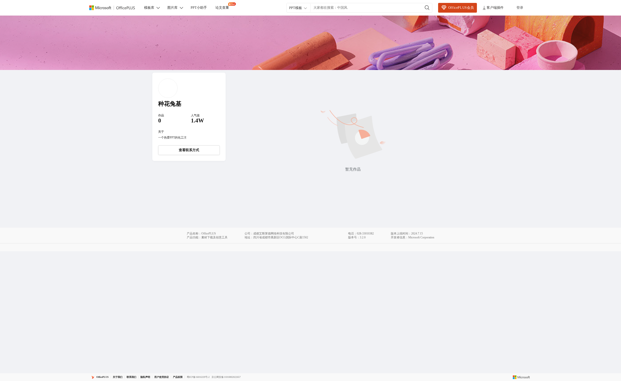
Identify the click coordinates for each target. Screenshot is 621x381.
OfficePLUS (102, 377)
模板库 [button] (149, 7)
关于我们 (118, 377)
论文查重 (222, 7)
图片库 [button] (172, 7)
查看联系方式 (189, 150)
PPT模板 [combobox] (295, 8)
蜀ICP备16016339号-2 (198, 377)
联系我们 (131, 377)
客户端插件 (495, 7)
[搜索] (427, 8)
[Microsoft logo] (521, 377)
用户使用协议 (161, 377)
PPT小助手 (199, 7)
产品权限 (178, 377)
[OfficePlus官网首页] (115, 8)
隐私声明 (145, 377)
